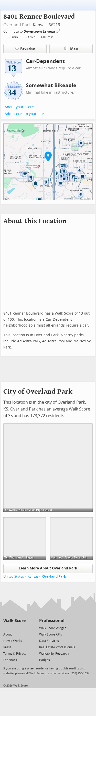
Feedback (10, 660)
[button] (48, 156)
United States (13, 576)
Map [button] (74, 49)
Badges (44, 660)
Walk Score (14, 620)
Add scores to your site (24, 114)
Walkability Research (54, 653)
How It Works (12, 641)
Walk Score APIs (50, 634)
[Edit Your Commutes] (58, 30)
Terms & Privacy (14, 653)
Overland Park (17, 24)
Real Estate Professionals (57, 647)
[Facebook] (14, 628)
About (7, 634)
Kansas (33, 576)
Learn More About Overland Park (48, 568)
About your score (19, 107)
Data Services (49, 641)
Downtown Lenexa (40, 31)
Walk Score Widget (52, 628)
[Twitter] (6, 628)
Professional (52, 620)
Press (7, 647)
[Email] (22, 628)
